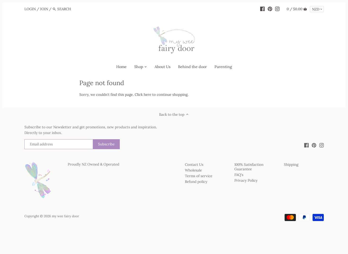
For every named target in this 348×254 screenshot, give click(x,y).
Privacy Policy (246, 180)
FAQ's (238, 174)
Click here (143, 94)
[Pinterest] (270, 8)
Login (30, 9)
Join (44, 9)
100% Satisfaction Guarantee (248, 166)
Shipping (291, 164)
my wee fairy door (65, 216)
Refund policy (196, 181)
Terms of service (198, 176)
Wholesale (193, 170)
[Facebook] (262, 8)
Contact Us (194, 164)
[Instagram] (277, 8)
